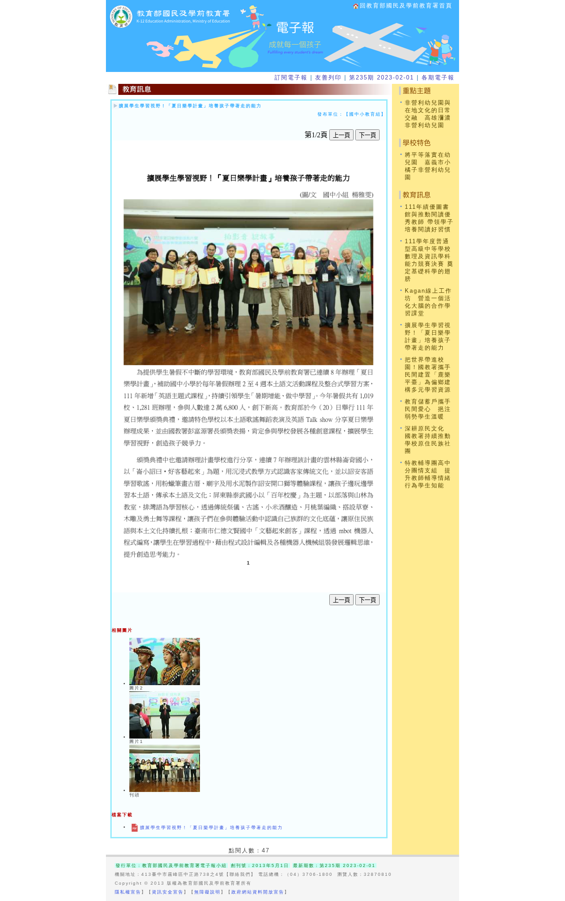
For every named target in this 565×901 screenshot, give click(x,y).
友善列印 (328, 77)
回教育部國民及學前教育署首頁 (406, 5)
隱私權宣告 (128, 892)
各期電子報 (438, 77)
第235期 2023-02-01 (381, 77)
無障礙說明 (207, 892)
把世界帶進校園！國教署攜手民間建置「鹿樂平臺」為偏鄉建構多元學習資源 (428, 374)
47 (266, 850)
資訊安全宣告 (168, 892)
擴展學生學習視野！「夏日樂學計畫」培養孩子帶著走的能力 (190, 105)
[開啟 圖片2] (164, 683)
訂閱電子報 (291, 77)
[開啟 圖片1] (164, 737)
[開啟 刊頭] (164, 790)
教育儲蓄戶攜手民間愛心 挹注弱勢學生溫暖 (428, 409)
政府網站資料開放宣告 (257, 892)
